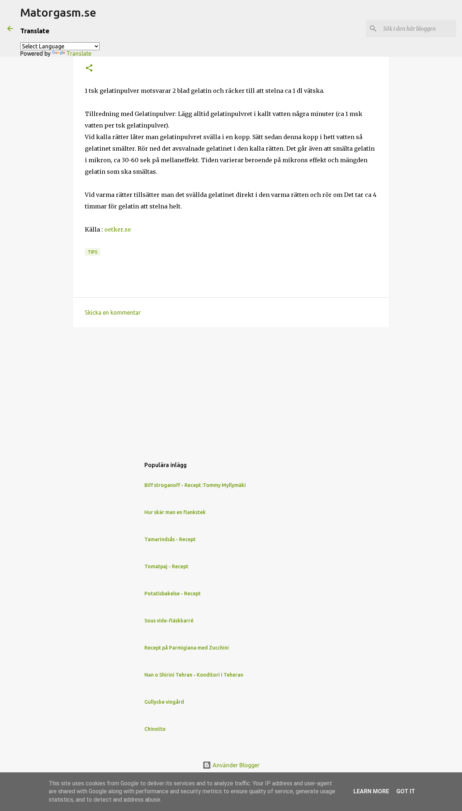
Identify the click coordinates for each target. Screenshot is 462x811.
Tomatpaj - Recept (166, 566)
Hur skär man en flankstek (175, 512)
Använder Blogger (235, 765)
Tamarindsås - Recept (170, 539)
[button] (89, 68)
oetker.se (118, 229)
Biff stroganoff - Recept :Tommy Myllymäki (195, 485)
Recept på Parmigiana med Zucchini (186, 648)
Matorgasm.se (58, 12)
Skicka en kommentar (113, 312)
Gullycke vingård (164, 702)
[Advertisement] (231, 388)
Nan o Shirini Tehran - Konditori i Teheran (193, 675)
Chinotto (155, 729)
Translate (78, 53)
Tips (92, 252)
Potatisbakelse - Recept (172, 593)
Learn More (371, 791)
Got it (405, 791)
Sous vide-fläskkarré (168, 621)
